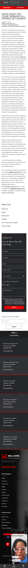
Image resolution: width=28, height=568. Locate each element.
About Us (4, 481)
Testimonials (5, 495)
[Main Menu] (25, 2)
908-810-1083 (6, 7)
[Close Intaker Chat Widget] (27, 532)
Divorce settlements (20, 57)
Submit (14, 307)
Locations (4, 501)
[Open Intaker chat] (13, 563)
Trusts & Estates (6, 226)
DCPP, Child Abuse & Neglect (10, 222)
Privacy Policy (9, 303)
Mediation (23, 26)
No (9, 285)
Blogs (3, 486)
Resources (5, 484)
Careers (4, 503)
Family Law (5, 208)
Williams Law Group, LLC (8, 23)
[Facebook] (7, 544)
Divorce (18, 26)
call (23, 566)
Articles (4, 489)
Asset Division (11, 26)
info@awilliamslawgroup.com (11, 186)
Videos (4, 492)
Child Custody (5, 215)
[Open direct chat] (24, 532)
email (5, 566)
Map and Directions (8, 350)
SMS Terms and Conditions (19, 303)
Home (3, 478)
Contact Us (5, 498)
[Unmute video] (19, 545)
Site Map (4, 506)
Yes (5, 285)
